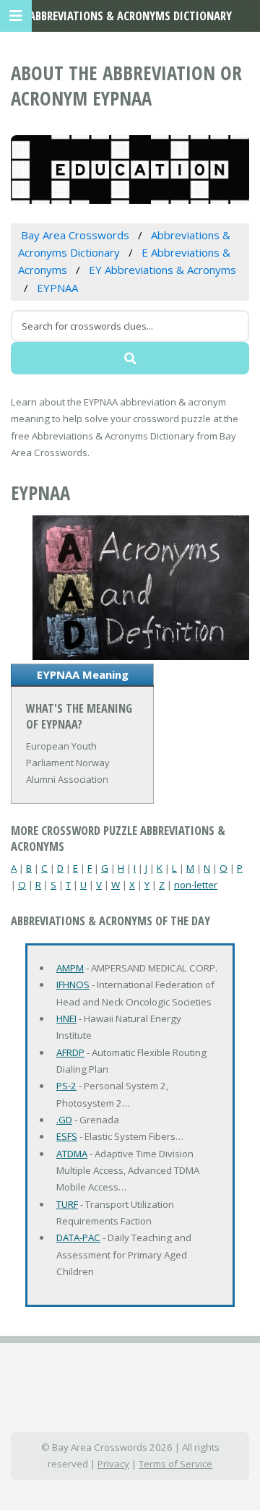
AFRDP (70, 1052)
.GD (64, 1119)
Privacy (113, 1463)
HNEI (66, 1018)
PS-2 (66, 1085)
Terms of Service (175, 1463)
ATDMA (71, 1153)
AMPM (70, 967)
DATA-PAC (78, 1237)
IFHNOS (73, 984)
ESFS (66, 1136)
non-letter (195, 884)
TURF (67, 1204)
